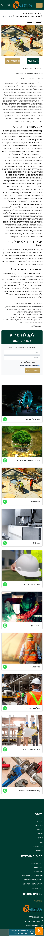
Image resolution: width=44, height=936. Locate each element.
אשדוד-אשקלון (11, 309)
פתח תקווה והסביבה (27, 322)
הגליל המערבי (15, 317)
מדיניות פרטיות (37, 846)
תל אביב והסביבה (25, 307)
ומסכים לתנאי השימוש (28, 365)
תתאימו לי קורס (32, 370)
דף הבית (39, 13)
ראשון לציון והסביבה (25, 309)
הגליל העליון (38, 319)
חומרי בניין (17, 160)
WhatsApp (32, 61)
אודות (40, 838)
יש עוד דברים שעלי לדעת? (32, 78)
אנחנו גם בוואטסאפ (32, 925)
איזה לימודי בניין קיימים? (33, 68)
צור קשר (40, 829)
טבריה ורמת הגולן (8, 319)
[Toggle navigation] (39, 5)
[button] (39, 931)
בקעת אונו (38, 322)
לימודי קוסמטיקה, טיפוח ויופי (32, 875)
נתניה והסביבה (23, 312)
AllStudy (35, 326)
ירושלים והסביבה (12, 307)
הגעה (41, 842)
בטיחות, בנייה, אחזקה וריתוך (28, 16)
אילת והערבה (25, 317)
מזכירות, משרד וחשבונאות (33, 879)
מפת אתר (39, 850)
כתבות (40, 833)
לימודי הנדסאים (37, 863)
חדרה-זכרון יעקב (18, 314)
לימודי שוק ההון (37, 888)
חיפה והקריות (38, 309)
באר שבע (30, 319)
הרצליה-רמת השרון (36, 312)
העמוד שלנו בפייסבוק (32, 921)
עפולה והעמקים (20, 319)
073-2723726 (12, 61)
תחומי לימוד (27, 13)
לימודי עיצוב (38, 871)
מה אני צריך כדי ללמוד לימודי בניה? (29, 73)
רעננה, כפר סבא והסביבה (34, 314)
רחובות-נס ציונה (37, 317)
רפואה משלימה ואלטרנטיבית (33, 884)
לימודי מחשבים (37, 867)
